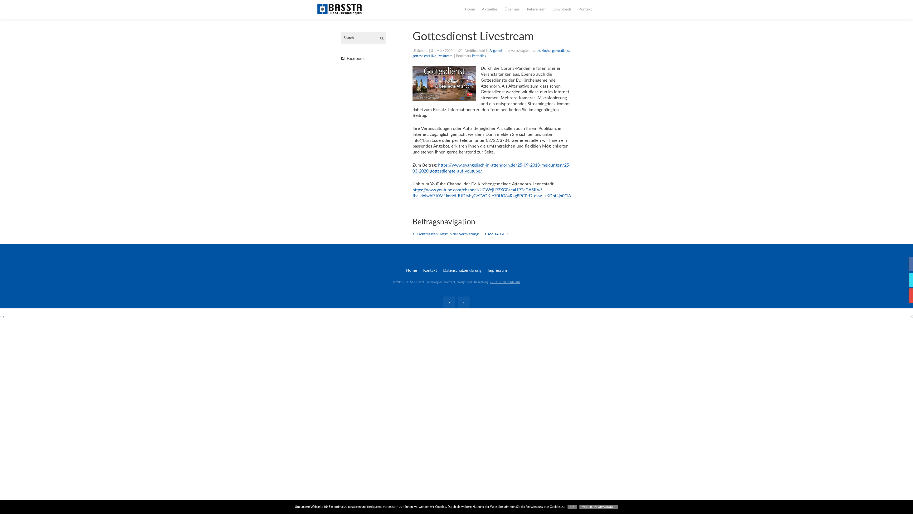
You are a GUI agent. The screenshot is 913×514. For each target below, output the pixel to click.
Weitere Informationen (598, 507)
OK (572, 507)
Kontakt (585, 9)
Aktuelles (489, 9)
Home (470, 9)
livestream (445, 56)
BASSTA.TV (497, 234)
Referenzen (536, 9)
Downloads (562, 9)
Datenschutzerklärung (462, 270)
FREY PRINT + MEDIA (505, 282)
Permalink (479, 56)
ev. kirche (543, 51)
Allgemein (497, 51)
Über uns (512, 9)
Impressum (497, 270)
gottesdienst (561, 51)
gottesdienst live (424, 56)
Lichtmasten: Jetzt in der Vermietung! (446, 234)
